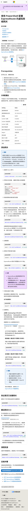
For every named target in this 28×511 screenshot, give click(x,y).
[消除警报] (26, 6)
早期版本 (10, 505)
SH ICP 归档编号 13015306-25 (8, 498)
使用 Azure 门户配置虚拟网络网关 (12, 481)
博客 (15, 505)
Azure (2, 11)
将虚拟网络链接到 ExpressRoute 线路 (12, 470)
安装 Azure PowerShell (13, 88)
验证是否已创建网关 (6, 32)
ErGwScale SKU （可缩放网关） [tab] (10, 327)
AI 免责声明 (3, 505)
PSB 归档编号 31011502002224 (8, 500)
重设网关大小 (5, 34)
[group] (15, 176)
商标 (22, 507)
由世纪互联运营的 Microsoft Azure (9, 502)
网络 (7, 11)
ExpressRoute (13, 11)
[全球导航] (1, 2)
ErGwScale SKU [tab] (5, 419)
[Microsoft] (14, 2)
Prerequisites (5, 29)
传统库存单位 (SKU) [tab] (21, 327)
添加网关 (4, 30)
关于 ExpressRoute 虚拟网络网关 (12, 477)
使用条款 (18, 507)
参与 (20, 505)
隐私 (19, 500)
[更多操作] (25, 12)
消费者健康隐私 (9, 507)
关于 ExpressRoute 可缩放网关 (12, 479)
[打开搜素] (26, 2)
